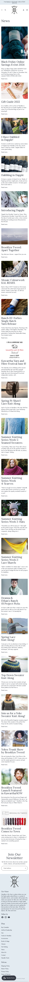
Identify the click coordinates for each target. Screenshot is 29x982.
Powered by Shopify (21, 978)
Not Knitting (4, 947)
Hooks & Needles (6, 936)
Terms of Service (5, 974)
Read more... (4, 79)
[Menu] (2, 10)
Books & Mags (5, 941)
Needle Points (5, 958)
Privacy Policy (5, 971)
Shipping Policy (5, 966)
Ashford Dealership (6, 930)
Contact (3, 955)
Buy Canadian (5, 927)
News (3, 950)
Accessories (4, 938)
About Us (3, 952)
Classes (3, 944)
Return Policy (4, 969)
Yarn (2, 933)
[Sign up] (25, 868)
